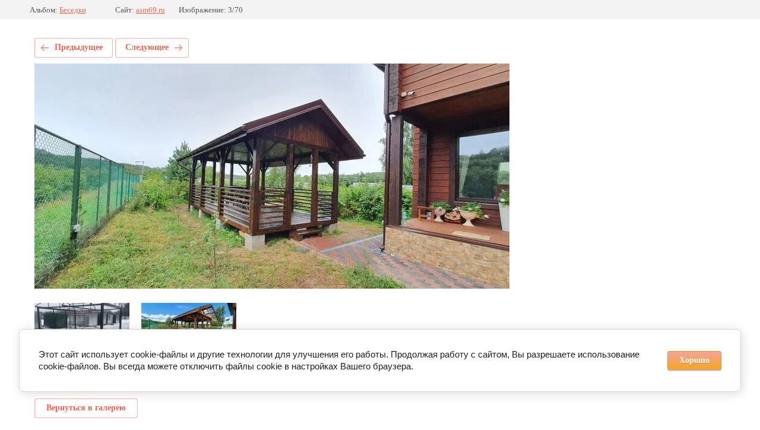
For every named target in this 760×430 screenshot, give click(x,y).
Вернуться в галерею (86, 407)
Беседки (72, 9)
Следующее (147, 47)
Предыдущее (79, 47)
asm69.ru (150, 9)
